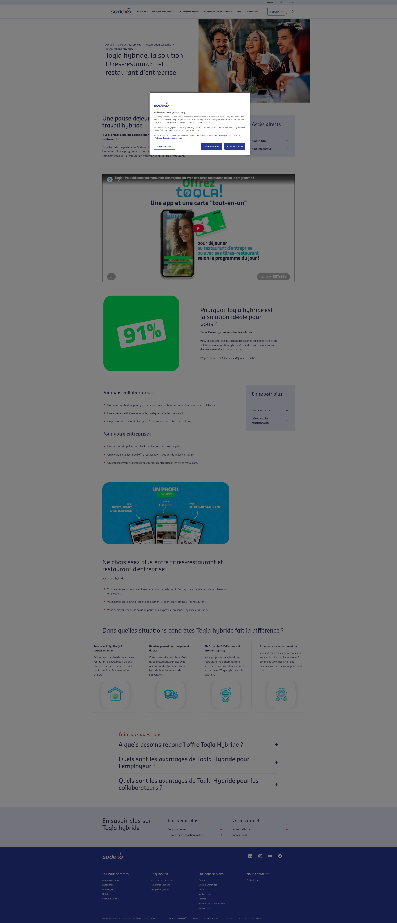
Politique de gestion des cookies (168, 138)
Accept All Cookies (235, 146)
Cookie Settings (164, 146)
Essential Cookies (211, 146)
